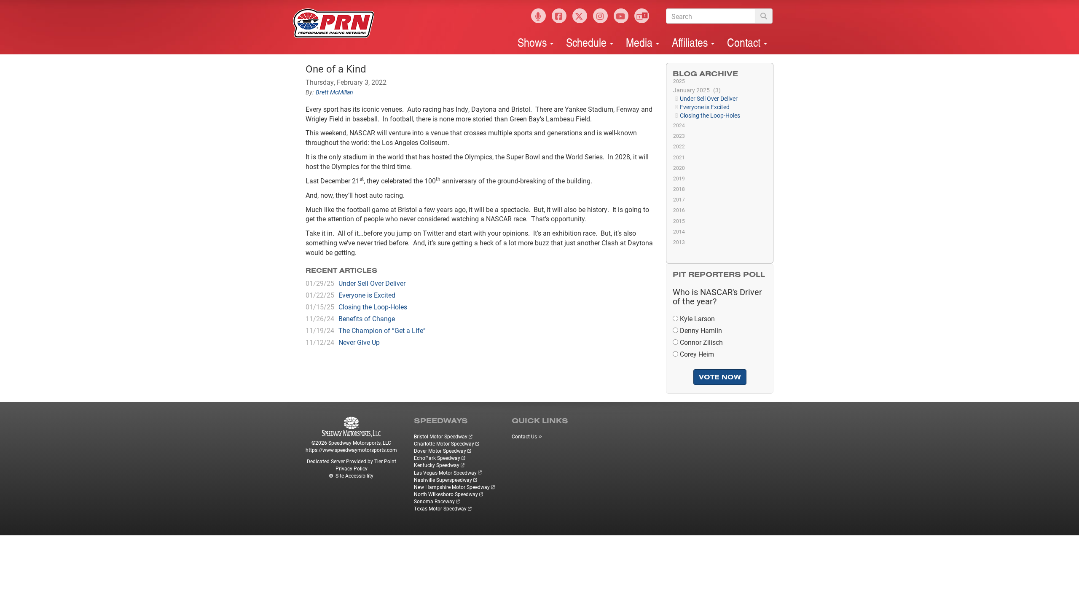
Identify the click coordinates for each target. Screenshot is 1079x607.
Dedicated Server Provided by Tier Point (351, 461)
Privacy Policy (352, 468)
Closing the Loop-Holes (372, 306)
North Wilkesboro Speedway (446, 494)
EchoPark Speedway (437, 457)
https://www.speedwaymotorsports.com (351, 449)
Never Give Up (359, 342)
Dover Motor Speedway (440, 450)
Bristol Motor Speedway (440, 436)
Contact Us (524, 436)
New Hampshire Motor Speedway (452, 486)
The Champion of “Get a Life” (382, 330)
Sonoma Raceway (434, 501)
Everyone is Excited (366, 294)
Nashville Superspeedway (443, 479)
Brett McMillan (334, 92)
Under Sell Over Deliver (371, 283)
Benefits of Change (366, 318)
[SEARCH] (764, 16)
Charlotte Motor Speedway (444, 443)
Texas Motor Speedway (440, 508)
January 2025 (696, 90)
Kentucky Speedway (436, 465)
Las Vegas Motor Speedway (445, 472)
